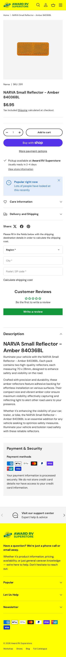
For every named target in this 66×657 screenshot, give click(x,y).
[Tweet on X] (15, 226)
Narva (6, 84)
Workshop (8, 648)
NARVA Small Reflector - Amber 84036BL (31, 15)
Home (6, 15)
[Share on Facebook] (21, 226)
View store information (20, 169)
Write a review (33, 311)
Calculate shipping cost (18, 280)
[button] (53, 5)
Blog (28, 648)
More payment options (33, 151)
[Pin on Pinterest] (28, 226)
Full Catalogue (40, 648)
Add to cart (44, 132)
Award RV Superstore (21, 643)
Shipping (22, 110)
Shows (19, 648)
